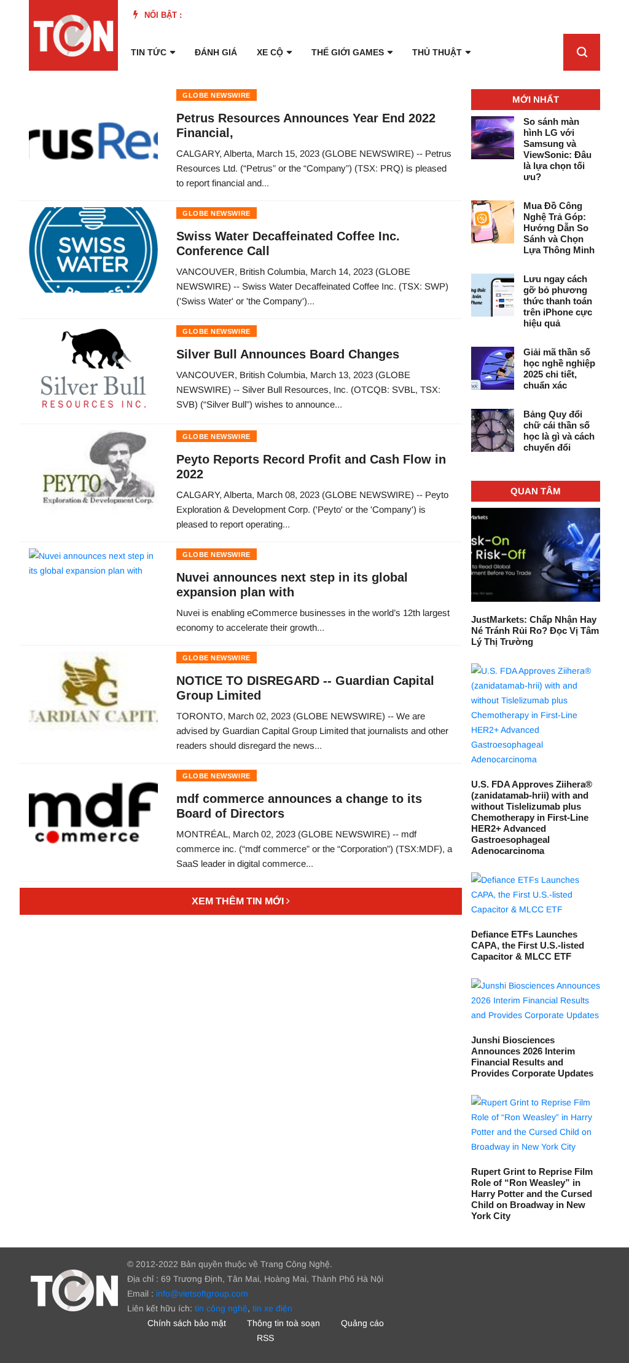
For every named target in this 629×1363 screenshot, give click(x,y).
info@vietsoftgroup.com (202, 1293)
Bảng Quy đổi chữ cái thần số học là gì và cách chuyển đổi (559, 430)
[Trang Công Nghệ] (74, 1289)
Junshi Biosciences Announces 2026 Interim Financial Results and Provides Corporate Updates (532, 1056)
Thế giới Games (347, 52)
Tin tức (148, 52)
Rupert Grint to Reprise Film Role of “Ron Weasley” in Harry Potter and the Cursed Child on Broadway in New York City (532, 1193)
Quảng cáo (362, 1323)
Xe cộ (270, 52)
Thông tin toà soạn (283, 1323)
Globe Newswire (216, 95)
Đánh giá (216, 52)
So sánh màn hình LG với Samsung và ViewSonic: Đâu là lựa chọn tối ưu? (557, 149)
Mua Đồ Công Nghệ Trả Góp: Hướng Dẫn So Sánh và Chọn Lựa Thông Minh (559, 227)
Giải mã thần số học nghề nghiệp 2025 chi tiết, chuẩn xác (559, 368)
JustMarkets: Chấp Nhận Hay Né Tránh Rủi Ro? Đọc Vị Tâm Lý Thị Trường (535, 630)
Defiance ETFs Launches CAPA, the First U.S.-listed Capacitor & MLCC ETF (527, 945)
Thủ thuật (437, 52)
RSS (265, 1338)
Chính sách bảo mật (186, 1323)
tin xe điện (272, 1308)
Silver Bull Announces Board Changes (287, 354)
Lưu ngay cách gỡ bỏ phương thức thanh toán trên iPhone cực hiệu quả (557, 301)
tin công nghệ (221, 1308)
